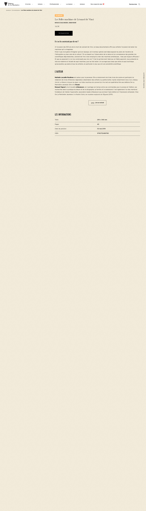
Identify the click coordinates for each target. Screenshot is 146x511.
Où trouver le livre (64, 33)
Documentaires (16, 10)
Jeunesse (8, 10)
